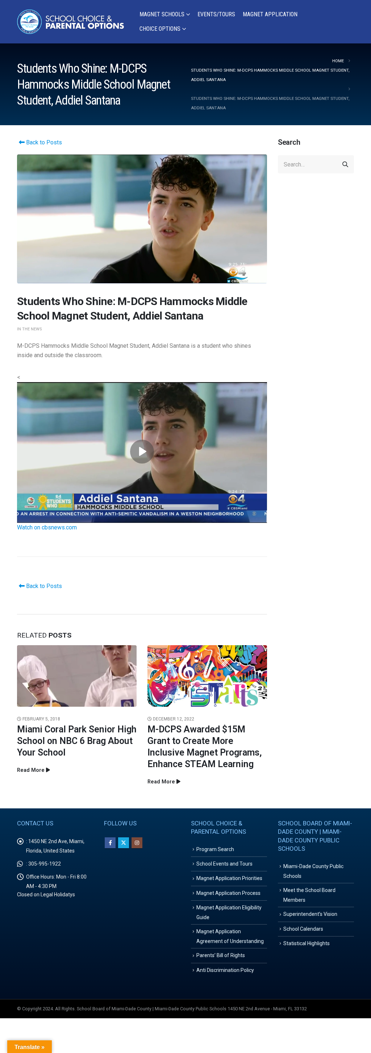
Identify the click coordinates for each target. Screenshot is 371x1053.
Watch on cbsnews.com (47, 527)
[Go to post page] (77, 675)
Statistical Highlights (306, 943)
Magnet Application (270, 14)
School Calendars (303, 929)
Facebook (110, 842)
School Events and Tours (224, 864)
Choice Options (159, 28)
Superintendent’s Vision (310, 914)
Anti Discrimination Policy (225, 970)
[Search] (345, 164)
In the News (29, 329)
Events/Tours (216, 14)
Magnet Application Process (228, 893)
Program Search (215, 849)
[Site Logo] (71, 21)
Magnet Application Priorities (229, 878)
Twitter (123, 842)
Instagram (137, 842)
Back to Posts (43, 142)
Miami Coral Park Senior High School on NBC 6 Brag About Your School (77, 741)
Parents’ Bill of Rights (220, 955)
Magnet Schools (161, 14)
